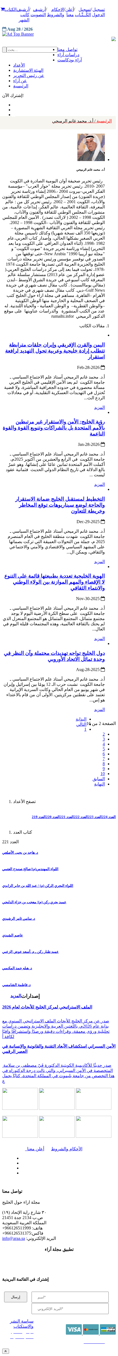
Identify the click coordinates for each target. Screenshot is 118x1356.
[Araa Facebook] (20, 1156)
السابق (98, 778)
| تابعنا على (39, 1173)
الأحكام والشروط (66, 1148)
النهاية (99, 784)
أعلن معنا (34, 1148)
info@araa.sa (13, 1238)
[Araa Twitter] (14, 108)
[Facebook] (13, 103)
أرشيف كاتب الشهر (22, 14)
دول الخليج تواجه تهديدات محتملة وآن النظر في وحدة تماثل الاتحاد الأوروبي (54, 656)
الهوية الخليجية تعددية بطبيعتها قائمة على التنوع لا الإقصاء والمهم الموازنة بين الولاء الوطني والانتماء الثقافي (54, 582)
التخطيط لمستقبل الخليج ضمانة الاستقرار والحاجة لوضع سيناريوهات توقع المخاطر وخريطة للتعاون (60, 505)
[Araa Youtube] (14, 113)
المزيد (99, 407)
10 (102, 773)
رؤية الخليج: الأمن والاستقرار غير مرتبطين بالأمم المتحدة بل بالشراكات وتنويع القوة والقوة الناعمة (54, 428)
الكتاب (10, 9)
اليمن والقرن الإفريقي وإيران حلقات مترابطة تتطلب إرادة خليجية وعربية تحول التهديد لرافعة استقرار (55, 351)
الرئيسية (82, 121)
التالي (81, 724)
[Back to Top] (5, 1351)
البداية (81, 719)
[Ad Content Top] (59, 34)
